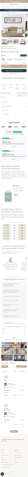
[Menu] (2, 4)
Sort (16, 371)
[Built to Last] (17, 43)
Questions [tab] (12, 363)
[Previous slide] (2, 264)
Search (2, 457)
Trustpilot (11, 217)
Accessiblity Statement (6, 467)
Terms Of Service (18, 457)
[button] (7, 48)
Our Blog (16, 462)
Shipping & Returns (18, 455)
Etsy (6, 217)
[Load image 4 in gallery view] (23, 43)
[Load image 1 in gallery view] (4, 43)
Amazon (3, 217)
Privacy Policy (17, 452)
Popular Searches (5, 455)
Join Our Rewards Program (7, 464)
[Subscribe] (25, 445)
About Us (3, 452)
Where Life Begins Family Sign (9, 50)
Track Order (3, 459)
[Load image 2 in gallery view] (10, 43)
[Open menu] (2, 474)
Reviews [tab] (4, 363)
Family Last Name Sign (12, 384)
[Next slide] (25, 264)
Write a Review (23, 367)
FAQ (15, 459)
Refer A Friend (4, 462)
